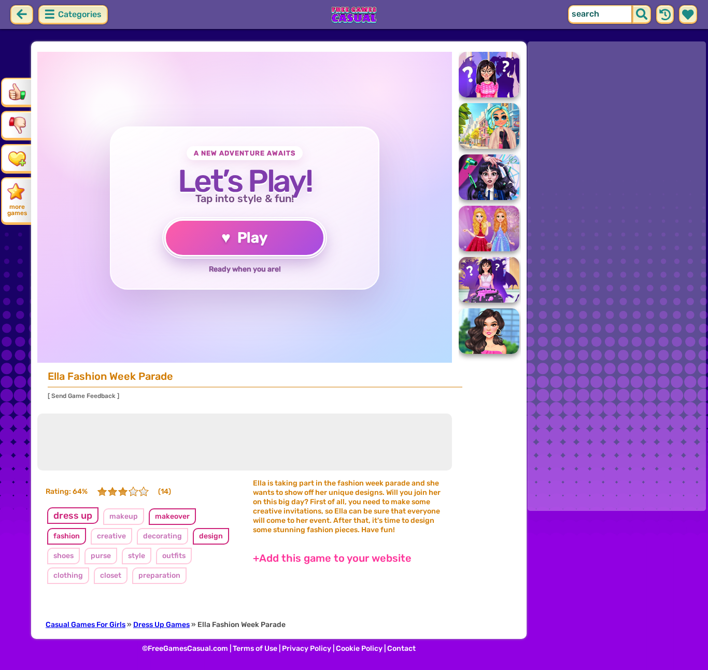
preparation (159, 575)
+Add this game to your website (332, 558)
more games (17, 210)
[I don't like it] (17, 125)
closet (110, 575)
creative (111, 536)
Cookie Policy (359, 648)
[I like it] (17, 92)
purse (101, 555)
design (211, 536)
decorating (162, 536)
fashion (66, 536)
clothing (68, 575)
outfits (174, 555)
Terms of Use (255, 648)
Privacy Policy (306, 648)
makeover (172, 516)
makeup (123, 516)
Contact (401, 648)
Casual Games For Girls (85, 624)
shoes (63, 555)
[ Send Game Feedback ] (83, 396)
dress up (72, 515)
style (136, 555)
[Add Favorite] (17, 158)
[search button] (641, 14)
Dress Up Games (161, 624)
